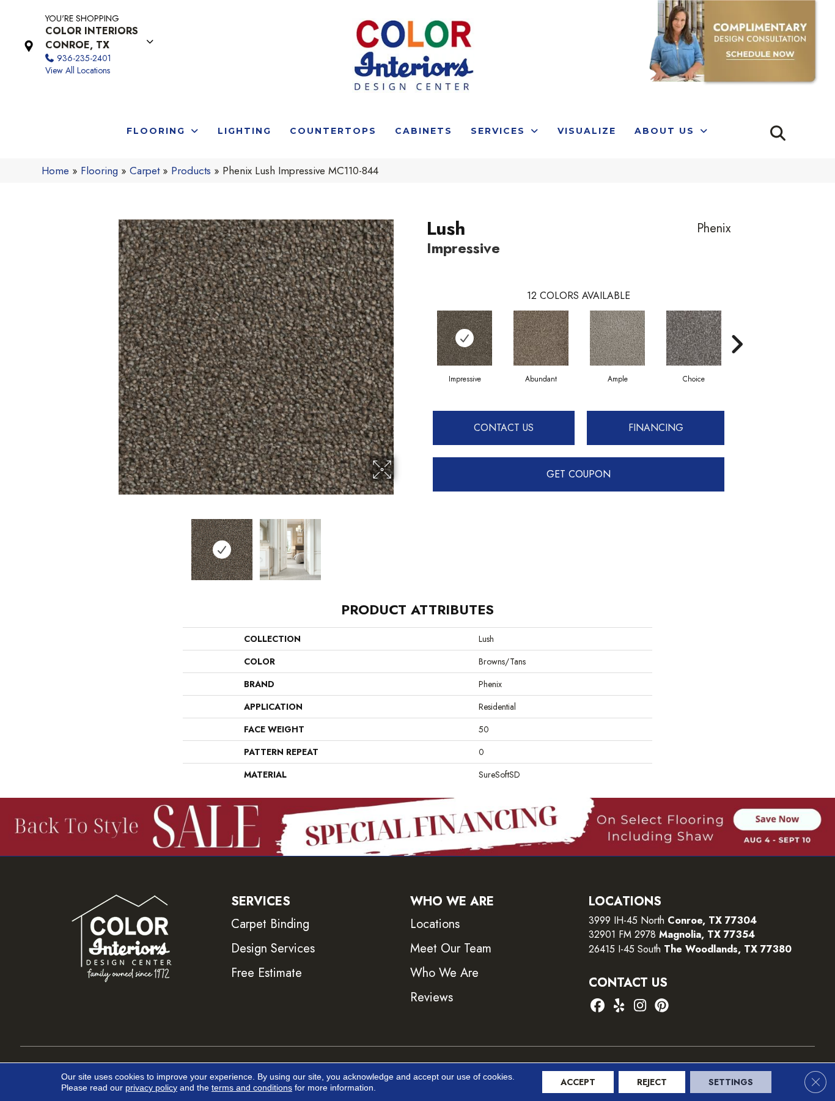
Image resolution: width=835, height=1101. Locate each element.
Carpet (145, 170)
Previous (111, 543)
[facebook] (597, 1006)
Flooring (99, 170)
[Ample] (617, 338)
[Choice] (693, 338)
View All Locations (77, 70)
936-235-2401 (84, 58)
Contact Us (504, 428)
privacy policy (151, 1087)
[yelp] (619, 1006)
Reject (652, 1082)
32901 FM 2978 (672, 934)
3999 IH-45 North (626, 920)
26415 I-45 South (690, 949)
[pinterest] (662, 1006)
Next (402, 543)
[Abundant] (541, 338)
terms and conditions (252, 1087)
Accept (578, 1082)
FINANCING (655, 428)
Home (55, 170)
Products (191, 170)
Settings (730, 1082)
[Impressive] (464, 338)
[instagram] (640, 1006)
